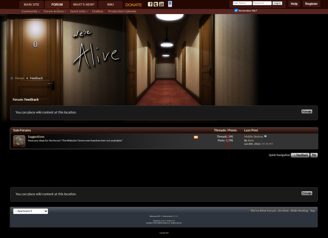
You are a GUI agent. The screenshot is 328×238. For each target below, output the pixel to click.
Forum (57, 4)
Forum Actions (54, 11)
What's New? (84, 4)
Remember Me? (247, 10)
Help (294, 4)
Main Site (31, 4)
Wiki (110, 4)
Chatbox (97, 11)
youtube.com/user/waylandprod (161, 4)
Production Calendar (122, 11)
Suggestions (36, 137)
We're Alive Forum (263, 210)
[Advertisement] (164, 84)
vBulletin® (164, 221)
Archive (283, 210)
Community (29, 11)
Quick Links (78, 11)
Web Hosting (299, 210)
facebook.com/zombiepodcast (150, 4)
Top (314, 155)
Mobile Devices (253, 136)
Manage (307, 111)
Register (311, 4)
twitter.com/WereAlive (155, 4)
